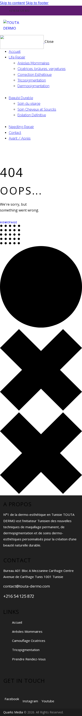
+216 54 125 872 (18, 596)
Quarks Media (13, 712)
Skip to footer (37, 2)
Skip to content (12, 2)
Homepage (8, 222)
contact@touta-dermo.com (26, 586)
